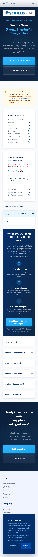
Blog (4, 490)
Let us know (22, 98)
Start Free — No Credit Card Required (19, 322)
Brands (5, 497)
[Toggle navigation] (33, 3)
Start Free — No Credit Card (19, 61)
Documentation (9, 484)
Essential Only (13, 546)
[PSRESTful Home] (9, 3)
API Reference (8, 487)
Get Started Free (19, 449)
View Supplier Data (19, 70)
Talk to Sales (19, 459)
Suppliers (6, 494)
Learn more (19, 540)
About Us (6, 509)
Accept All (25, 546)
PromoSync (13, 98)
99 (29, 128)
